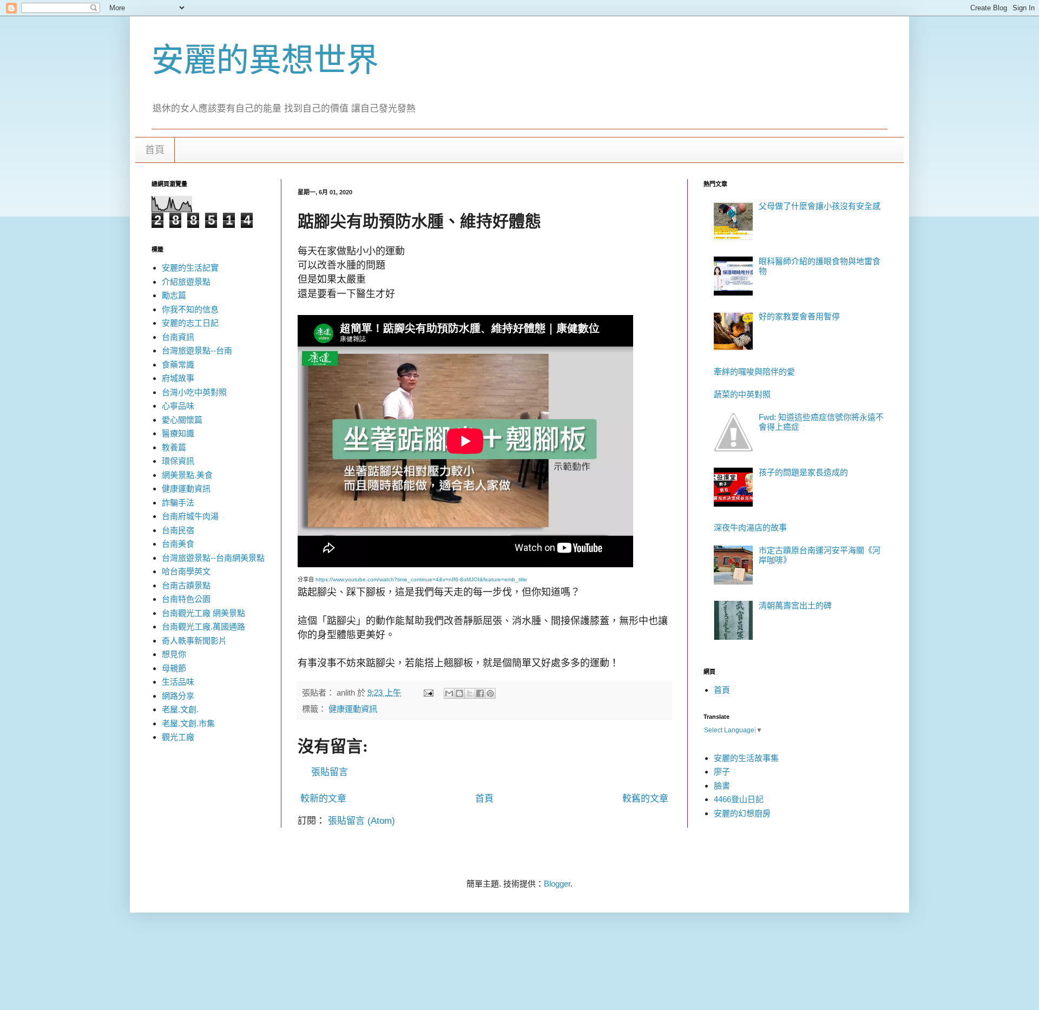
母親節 (174, 668)
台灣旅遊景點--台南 (197, 350)
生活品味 (178, 681)
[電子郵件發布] (428, 692)
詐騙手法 (178, 502)
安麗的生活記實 (190, 267)
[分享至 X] (469, 693)
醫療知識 (178, 433)
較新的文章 (323, 798)
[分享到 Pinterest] (490, 693)
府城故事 (178, 378)
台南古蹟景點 (186, 585)
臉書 (722, 785)
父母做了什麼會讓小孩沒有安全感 (819, 206)
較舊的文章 (645, 798)
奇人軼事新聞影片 (194, 640)
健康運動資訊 (352, 708)
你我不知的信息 (190, 309)
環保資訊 (178, 460)
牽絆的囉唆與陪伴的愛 (754, 371)
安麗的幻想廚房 (742, 813)
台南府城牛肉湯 (190, 516)
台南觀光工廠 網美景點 (203, 613)
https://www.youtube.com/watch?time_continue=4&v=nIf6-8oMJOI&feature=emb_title (421, 579)
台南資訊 (178, 337)
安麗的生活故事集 (746, 758)
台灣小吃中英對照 (194, 392)
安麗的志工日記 (190, 322)
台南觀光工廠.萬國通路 (203, 626)
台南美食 (178, 543)
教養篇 (174, 447)
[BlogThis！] (459, 693)
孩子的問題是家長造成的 (803, 472)
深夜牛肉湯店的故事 (750, 527)
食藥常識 (178, 364)
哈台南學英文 (186, 571)
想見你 (174, 654)
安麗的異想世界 (265, 60)
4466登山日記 (739, 799)
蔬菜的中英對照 (742, 394)
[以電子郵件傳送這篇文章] (449, 693)
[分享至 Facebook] (480, 693)
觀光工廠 (178, 737)
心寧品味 (178, 405)
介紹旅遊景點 (186, 281)
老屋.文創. (180, 709)
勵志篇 (174, 295)
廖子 (722, 771)
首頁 (155, 150)
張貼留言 (329, 772)
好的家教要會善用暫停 (799, 316)
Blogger (557, 883)
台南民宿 (178, 530)
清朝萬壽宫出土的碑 (795, 605)
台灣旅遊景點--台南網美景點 (213, 557)
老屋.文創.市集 (188, 723)
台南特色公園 (186, 599)
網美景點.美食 (187, 475)
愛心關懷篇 (182, 419)
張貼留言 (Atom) (361, 821)
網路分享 (178, 695)
